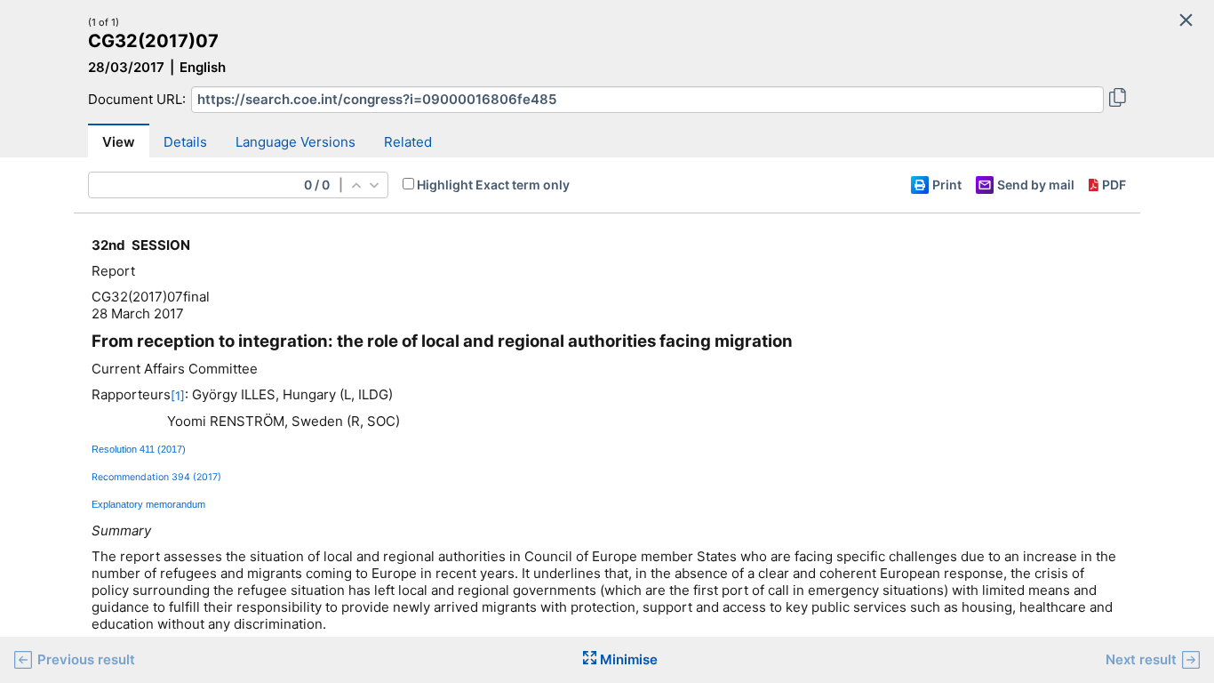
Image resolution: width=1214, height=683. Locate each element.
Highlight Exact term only (493, 184)
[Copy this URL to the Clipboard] (1117, 99)
